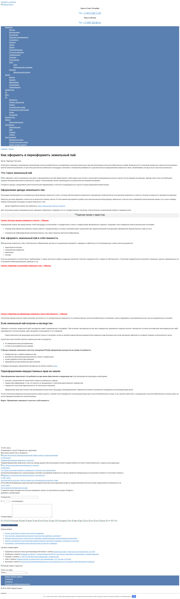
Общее (11, 47)
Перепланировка (15, 50)
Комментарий (6, 517)
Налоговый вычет (16, 122)
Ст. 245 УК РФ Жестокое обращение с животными (39, 557)
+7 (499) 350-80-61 (92, 22)
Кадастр (12, 42)
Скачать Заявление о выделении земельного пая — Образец (26, 266)
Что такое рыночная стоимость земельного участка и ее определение (28, 470)
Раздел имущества (16, 102)
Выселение (13, 35)
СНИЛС (12, 135)
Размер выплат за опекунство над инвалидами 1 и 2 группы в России (43, 559)
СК (6, 97)
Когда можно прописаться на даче (14, 488)
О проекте (9, 579)
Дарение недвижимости (18, 37)
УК (6, 92)
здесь (55, 366)
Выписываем (14, 32)
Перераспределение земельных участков (17, 460)
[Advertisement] (31, 289)
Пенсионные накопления (19, 110)
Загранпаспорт (14, 127)
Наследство (9, 90)
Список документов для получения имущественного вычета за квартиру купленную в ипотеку (42, 541)
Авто (7, 95)
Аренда (12, 30)
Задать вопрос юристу (18, 145)
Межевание (14, 82)
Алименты (13, 100)
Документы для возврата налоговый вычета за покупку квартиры (31, 543)
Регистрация (14, 60)
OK (134, 596)
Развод (12, 105)
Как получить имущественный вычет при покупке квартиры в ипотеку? (33, 536)
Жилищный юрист (16, 140)
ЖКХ (11, 62)
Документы (13, 40)
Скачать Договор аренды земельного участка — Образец (25, 220)
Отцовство (13, 115)
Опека (11, 112)
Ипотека (12, 70)
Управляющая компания (22, 67)
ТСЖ (15, 65)
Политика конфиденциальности (17, 584)
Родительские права (17, 107)
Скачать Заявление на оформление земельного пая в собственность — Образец (34, 314)
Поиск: (3, 572)
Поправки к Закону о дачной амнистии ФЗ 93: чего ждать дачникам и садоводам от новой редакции (59, 554)
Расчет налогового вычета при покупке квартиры (24, 533)
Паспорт (12, 132)
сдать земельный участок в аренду (51, 206)
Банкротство (10, 117)
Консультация (10, 137)
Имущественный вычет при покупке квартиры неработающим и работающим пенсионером (41, 538)
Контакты (9, 582)
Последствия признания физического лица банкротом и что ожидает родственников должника (57, 562)
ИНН (11, 130)
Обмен (11, 45)
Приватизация (14, 55)
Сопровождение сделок (18, 142)
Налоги (8, 120)
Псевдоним (5, 497)
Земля (7, 75)
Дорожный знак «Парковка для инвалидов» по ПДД (74, 552)
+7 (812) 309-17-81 (92, 13)
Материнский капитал (21, 72)
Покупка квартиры (16, 52)
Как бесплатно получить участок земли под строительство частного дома (29, 480)
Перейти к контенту (8, 2)
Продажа (12, 57)
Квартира (8, 27)
